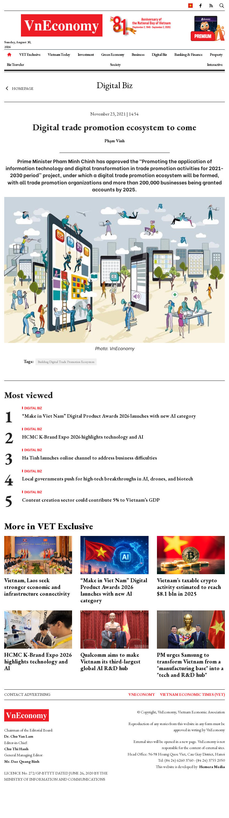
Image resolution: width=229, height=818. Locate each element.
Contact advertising (27, 694)
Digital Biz (159, 54)
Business (138, 54)
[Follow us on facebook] (200, 5)
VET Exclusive (29, 54)
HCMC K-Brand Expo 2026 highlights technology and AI (82, 437)
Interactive (215, 64)
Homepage (23, 88)
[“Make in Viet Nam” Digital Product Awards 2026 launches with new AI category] (114, 554)
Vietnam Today (59, 54)
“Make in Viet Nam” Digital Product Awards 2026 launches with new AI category (109, 416)
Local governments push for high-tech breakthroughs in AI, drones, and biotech (107, 478)
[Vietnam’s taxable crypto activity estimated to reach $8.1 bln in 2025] (191, 554)
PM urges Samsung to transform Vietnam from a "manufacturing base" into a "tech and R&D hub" (190, 665)
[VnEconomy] (190, 5)
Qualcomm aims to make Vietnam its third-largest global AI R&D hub (110, 661)
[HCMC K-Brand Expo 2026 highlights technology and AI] (38, 629)
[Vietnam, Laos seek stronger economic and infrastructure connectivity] (38, 554)
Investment (86, 54)
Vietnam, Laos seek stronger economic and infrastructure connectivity (37, 587)
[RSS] (211, 5)
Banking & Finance (188, 54)
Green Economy (112, 54)
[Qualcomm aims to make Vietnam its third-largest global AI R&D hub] (114, 629)
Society (115, 64)
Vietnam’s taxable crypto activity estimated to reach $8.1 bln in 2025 (189, 587)
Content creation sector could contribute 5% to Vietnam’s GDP (91, 500)
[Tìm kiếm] (222, 5)
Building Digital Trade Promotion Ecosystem (66, 362)
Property (216, 54)
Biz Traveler (15, 64)
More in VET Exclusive (48, 526)
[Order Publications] (208, 28)
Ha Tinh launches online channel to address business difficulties (89, 457)
